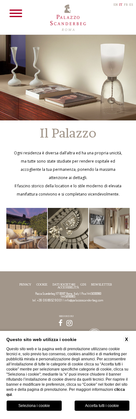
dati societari (64, 284)
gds (83, 284)
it (120, 4)
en (116, 4)
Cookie (41, 284)
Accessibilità (68, 287)
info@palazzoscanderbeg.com (83, 300)
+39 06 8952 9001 (49, 300)
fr (126, 4)
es (131, 4)
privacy (25, 284)
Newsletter (101, 284)
